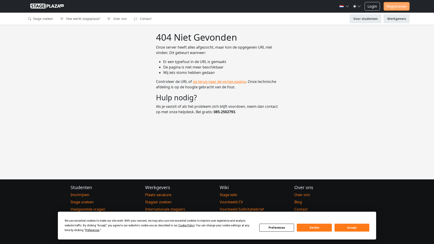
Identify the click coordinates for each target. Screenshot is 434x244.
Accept (352, 227)
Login (372, 6)
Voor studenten (365, 18)
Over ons (119, 18)
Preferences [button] (92, 230)
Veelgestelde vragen (88, 209)
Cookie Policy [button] (186, 225)
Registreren (397, 6)
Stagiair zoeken (158, 201)
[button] (344, 6)
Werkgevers (396, 18)
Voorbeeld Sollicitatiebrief (242, 209)
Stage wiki (228, 194)
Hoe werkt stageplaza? (82, 18)
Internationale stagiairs (165, 209)
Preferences (277, 227)
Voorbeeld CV (231, 201)
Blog (298, 201)
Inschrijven (80, 194)
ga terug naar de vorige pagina (219, 81)
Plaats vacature (158, 194)
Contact (145, 18)
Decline (314, 227)
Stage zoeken (42, 18)
